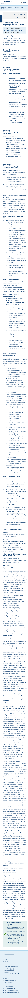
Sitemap (7, 972)
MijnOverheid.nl (9, 986)
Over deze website (9, 954)
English (6, 958)
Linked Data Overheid (10, 980)
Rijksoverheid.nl (9, 988)
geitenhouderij (15, 78)
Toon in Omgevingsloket (18, 14)
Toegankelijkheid (9, 970)
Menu (24, 2)
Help (6, 959)
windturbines (9, 140)
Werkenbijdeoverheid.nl (11, 992)
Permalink (14, 17)
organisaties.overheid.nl (12, 938)
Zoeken (7, 961)
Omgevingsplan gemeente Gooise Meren (12, 30)
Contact (7, 956)
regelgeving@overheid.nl (13, 943)
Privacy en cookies (9, 968)
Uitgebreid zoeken (19, 7)
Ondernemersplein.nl (10, 990)
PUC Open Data (9, 982)
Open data (7, 978)
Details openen (1, 18)
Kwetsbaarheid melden (11, 974)
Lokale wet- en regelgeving (7, 7)
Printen (21, 17)
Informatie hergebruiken (11, 966)
